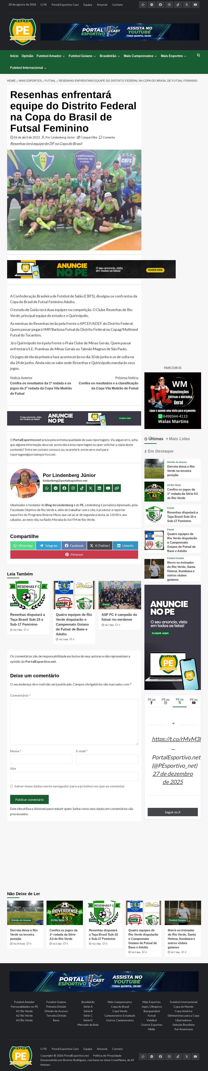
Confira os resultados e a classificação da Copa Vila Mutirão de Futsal (108, 383)
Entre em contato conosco (42, 449)
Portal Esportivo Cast (65, 4)
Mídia (151, 1029)
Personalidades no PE (24, 1006)
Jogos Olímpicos (151, 1006)
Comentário (20, 695)
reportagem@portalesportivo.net (32, 454)
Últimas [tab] (155, 439)
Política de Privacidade (107, 1055)
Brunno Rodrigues (74, 1060)
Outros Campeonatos (120, 1020)
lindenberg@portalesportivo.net (65, 480)
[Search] (198, 55)
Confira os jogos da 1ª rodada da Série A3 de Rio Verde (182, 494)
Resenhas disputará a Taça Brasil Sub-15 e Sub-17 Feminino (27, 619)
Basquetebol (152, 1011)
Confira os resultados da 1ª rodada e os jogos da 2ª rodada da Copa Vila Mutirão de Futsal (41, 385)
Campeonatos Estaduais (119, 1015)
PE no (152, 699)
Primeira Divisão (56, 1006)
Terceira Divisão (56, 1015)
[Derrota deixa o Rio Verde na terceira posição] (154, 468)
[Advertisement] (104, 857)
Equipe (87, 4)
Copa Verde (119, 1011)
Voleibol (152, 1020)
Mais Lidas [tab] (179, 439)
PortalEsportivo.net (76, 1055)
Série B (88, 1011)
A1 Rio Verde (24, 1011)
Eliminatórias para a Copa (183, 1015)
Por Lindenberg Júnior (60, 137)
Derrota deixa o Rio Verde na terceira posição (181, 471)
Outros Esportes (151, 1024)
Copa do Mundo (183, 1006)
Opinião (28, 56)
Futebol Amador (49, 56)
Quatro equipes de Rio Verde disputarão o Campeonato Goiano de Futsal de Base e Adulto (74, 624)
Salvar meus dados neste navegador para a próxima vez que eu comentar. (69, 786)
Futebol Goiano (80, 56)
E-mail (82, 751)
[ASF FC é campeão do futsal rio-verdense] (120, 595)
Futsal (14, 604)
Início (14, 56)
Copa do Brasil (120, 1006)
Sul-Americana (183, 1029)
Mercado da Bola (88, 1024)
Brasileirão (108, 56)
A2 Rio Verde (24, 1015)
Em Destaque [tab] (160, 451)
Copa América (183, 1011)
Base (56, 1020)
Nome (15, 751)
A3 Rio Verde (174, 485)
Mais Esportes (172, 56)
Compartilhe (89, 137)
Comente (109, 137)
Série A (88, 1006)
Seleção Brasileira (183, 1024)
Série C (88, 1015)
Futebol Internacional (26, 67)
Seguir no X (172, 812)
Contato (117, 4)
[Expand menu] (63, 56)
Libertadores (184, 1020)
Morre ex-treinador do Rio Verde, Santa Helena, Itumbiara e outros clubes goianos (181, 571)
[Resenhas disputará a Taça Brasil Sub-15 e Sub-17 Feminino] (28, 595)
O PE (43, 4)
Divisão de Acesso (177, 462)
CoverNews (118, 1060)
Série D (88, 1020)
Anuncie (102, 4)
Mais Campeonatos (138, 56)
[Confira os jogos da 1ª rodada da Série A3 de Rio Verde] (154, 491)
